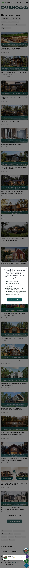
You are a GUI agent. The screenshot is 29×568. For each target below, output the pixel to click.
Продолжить (14, 299)
